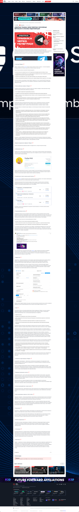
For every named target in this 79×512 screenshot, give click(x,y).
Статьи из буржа (15, 503)
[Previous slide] (61, 464)
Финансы (21, 500)
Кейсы (16, 1)
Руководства (15, 502)
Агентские (28, 503)
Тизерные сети (35, 499)
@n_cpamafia (27, 487)
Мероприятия (39, 1)
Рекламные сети (28, 1)
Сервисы (34, 1)
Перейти (49, 500)
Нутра (21, 501)
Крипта (21, 503)
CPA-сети (23, 1)
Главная (9, 1)
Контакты (41, 501)
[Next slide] (63, 464)
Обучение (14, 501)
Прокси (28, 500)
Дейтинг (21, 502)
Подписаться (19, 58)
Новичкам (14, 499)
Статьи (13, 1)
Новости (14, 500)
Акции (43, 1)
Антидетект (28, 499)
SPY (27, 501)
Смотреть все (35, 500)
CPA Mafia (16, 25)
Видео (20, 1)
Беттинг (21, 499)
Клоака (28, 502)
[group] (22, 470)
